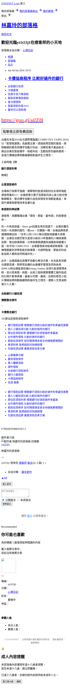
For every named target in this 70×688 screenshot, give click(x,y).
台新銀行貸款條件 (18, 370)
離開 (19, 681)
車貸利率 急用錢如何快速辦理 (25, 344)
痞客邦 (23, 463)
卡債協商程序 (15, 378)
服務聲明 (35, 642)
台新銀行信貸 (15, 86)
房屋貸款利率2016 (18, 106)
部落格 (12, 60)
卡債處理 (13, 90)
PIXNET (15, 639)
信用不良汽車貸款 (18, 94)
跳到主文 (6, 34)
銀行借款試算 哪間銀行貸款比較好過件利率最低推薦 (38, 325)
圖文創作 (26, 472)
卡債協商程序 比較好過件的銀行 (35, 78)
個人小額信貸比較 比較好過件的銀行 (29, 329)
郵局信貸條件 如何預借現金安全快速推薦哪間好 (35, 340)
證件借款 (13, 366)
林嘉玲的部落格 (19, 25)
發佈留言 (7, 504)
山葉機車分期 (15, 355)
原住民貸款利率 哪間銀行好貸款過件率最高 (33, 333)
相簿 (10, 57)
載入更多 (7, 484)
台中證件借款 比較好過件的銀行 (26, 337)
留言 (30, 463)
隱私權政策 (58, 639)
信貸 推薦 (13, 382)
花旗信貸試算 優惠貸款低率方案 (26, 348)
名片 (10, 64)
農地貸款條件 (15, 359)
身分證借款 (14, 102)
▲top (4, 477)
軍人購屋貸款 (15, 363)
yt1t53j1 (5, 444)
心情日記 (28, 50)
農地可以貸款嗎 (17, 109)
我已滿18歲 (8, 681)
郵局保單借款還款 (18, 98)
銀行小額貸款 (15, 374)
